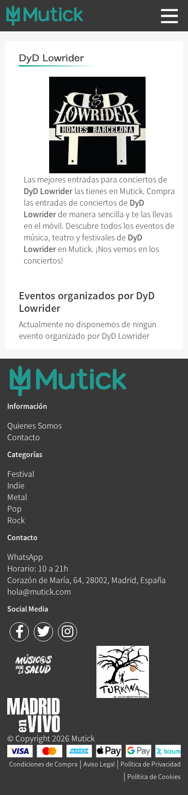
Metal (17, 496)
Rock (16, 520)
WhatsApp (25, 556)
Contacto (23, 437)
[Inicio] (52, 15)
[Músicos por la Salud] (33, 665)
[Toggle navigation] (169, 16)
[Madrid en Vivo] (122, 670)
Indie (16, 485)
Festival (20, 473)
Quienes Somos (34, 425)
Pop (14, 508)
